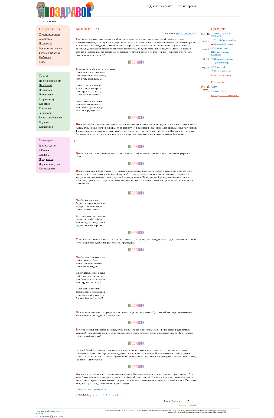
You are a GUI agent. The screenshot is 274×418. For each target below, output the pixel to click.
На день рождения (50, 80)
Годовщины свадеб (50, 48)
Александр (216, 91)
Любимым (45, 57)
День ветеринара (221, 63)
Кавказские (46, 126)
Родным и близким (50, 117)
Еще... (42, 61)
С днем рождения (49, 34)
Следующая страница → (91, 389)
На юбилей (45, 85)
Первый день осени (223, 71)
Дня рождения (47, 145)
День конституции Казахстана (221, 53)
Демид (214, 87)
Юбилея (44, 150)
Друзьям (44, 122)
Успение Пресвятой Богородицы (221, 34)
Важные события (49, 52)
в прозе (179, 33)
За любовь (45, 112)
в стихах (187, 33)
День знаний (219, 67)
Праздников (46, 159)
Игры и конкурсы (49, 163)
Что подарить (47, 168)
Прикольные (46, 94)
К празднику (46, 99)
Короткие (44, 103)
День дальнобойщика (223, 44)
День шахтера (220, 48)
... (113, 394)
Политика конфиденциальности (50, 411)
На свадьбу (45, 43)
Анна (224, 91)
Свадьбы (44, 154)
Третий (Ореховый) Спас (225, 40)
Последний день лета (223, 59)
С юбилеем (45, 38)
